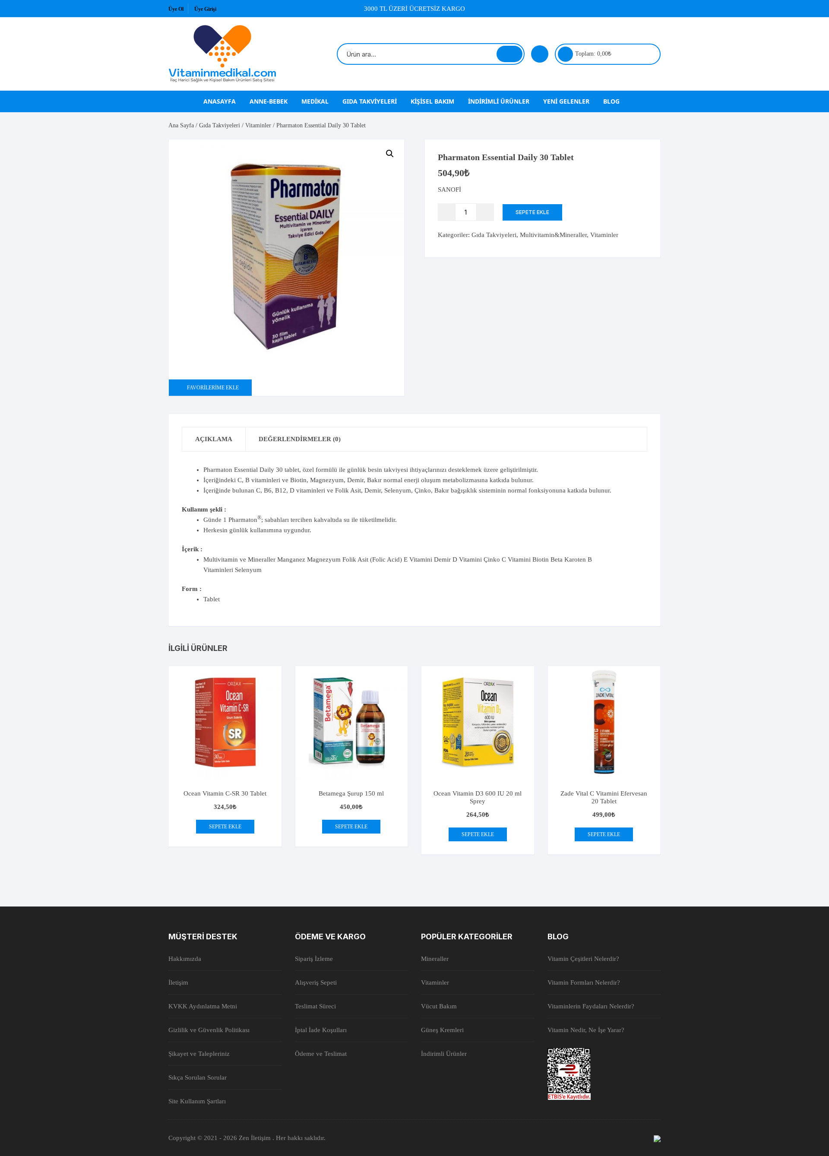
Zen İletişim (255, 1137)
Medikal (315, 101)
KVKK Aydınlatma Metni (202, 1006)
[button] (390, 153)
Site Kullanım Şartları (197, 1101)
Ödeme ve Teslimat (321, 1053)
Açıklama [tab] (213, 439)
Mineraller (435, 958)
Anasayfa (219, 101)
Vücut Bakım (439, 1006)
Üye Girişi (205, 9)
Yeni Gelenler (566, 101)
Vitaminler (258, 125)
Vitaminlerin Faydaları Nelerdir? (590, 1006)
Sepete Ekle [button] (225, 827)
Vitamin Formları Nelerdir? (583, 982)
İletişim (178, 982)
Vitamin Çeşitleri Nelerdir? (583, 958)
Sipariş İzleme (314, 958)
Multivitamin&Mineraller (553, 234)
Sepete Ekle (532, 212)
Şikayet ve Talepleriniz (199, 1053)
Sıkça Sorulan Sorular (197, 1077)
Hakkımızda (184, 958)
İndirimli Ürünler (498, 101)
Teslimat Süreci (315, 1006)
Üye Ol (176, 9)
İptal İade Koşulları (321, 1030)
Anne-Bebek (269, 101)
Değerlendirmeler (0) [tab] (300, 439)
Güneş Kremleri (442, 1030)
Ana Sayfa (181, 125)
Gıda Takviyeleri (369, 101)
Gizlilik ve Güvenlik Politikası (209, 1030)
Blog (611, 101)
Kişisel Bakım (432, 101)
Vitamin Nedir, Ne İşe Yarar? (585, 1030)
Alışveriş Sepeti (316, 982)
